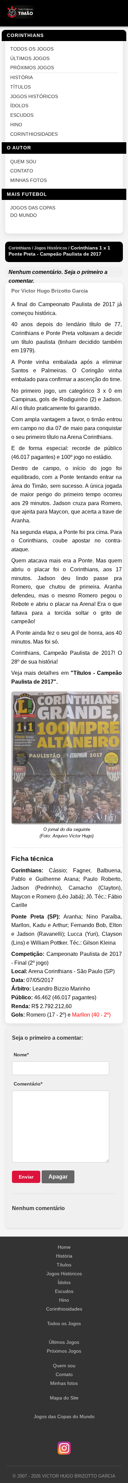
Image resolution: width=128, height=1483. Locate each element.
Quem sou (64, 1365)
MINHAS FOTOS (28, 180)
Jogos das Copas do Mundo (64, 1416)
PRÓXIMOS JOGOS (32, 67)
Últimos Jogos (64, 1342)
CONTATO (21, 170)
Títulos (64, 1264)
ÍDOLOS (19, 105)
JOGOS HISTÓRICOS (34, 96)
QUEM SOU (23, 161)
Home (64, 1247)
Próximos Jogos (64, 1351)
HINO (16, 124)
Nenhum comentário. (36, 272)
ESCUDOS (21, 115)
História (64, 1256)
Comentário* (28, 1084)
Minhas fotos (64, 1383)
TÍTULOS (20, 87)
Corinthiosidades (64, 1309)
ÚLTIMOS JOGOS (29, 58)
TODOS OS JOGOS (32, 49)
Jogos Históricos (64, 1273)
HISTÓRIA (21, 77)
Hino (64, 1300)
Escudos (64, 1291)
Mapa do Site (64, 1398)
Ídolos (64, 1282)
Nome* (21, 1054)
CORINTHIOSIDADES (34, 134)
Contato (64, 1374)
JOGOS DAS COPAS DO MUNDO (32, 211)
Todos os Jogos (64, 1323)
